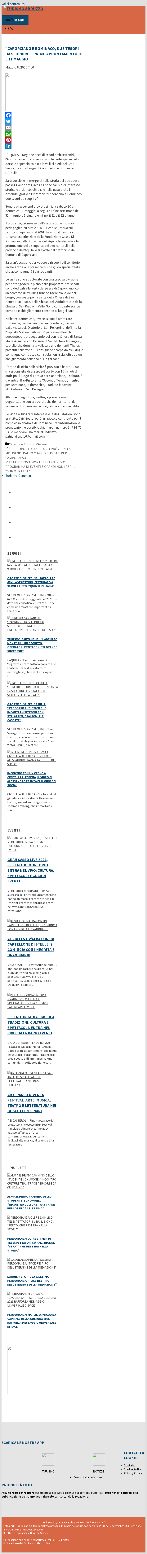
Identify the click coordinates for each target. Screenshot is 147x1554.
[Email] (44, 128)
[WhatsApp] (44, 134)
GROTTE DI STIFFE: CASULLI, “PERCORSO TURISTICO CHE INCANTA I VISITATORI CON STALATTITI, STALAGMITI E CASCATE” (26, 712)
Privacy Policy (133, 1473)
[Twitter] (44, 121)
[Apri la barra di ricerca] (10, 29)
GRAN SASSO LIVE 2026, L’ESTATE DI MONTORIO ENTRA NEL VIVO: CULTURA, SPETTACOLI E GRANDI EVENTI (30, 870)
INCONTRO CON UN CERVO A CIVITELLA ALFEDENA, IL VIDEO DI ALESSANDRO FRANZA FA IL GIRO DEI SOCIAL (31, 779)
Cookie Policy (132, 1469)
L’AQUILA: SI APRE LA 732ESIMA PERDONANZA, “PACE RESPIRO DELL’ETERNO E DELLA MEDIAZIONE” (32, 1281)
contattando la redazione (71, 1496)
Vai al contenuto (13, 4)
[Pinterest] (44, 140)
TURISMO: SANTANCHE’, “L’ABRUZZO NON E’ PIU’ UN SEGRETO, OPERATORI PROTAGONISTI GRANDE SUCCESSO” (32, 645)
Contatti (129, 1465)
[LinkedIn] (44, 146)
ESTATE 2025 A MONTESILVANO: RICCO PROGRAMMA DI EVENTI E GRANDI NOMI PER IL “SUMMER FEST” (40, 466)
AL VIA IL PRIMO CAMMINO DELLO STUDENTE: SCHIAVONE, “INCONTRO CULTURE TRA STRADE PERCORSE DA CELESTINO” (31, 1202)
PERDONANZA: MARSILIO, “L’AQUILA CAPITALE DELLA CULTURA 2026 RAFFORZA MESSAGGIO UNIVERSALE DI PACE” (31, 1320)
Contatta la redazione (88, 1477)
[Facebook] (44, 115)
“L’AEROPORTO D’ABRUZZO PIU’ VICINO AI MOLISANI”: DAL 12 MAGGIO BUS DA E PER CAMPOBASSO (38, 453)
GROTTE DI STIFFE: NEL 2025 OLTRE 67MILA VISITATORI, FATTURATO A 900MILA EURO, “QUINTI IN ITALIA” (31, 582)
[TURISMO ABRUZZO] (23, 8)
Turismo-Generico (36, 444)
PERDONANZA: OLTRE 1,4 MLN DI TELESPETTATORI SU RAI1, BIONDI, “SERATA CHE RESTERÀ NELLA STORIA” (31, 1244)
